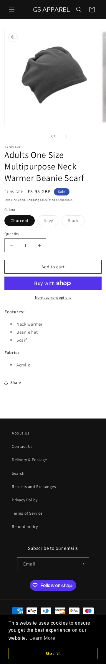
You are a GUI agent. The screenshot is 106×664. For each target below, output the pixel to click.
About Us (20, 433)
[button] (11, 9)
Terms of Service (27, 513)
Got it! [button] (53, 653)
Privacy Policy (24, 500)
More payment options (53, 297)
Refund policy (25, 526)
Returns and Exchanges (34, 486)
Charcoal (20, 220)
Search (18, 473)
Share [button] (15, 382)
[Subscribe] (82, 564)
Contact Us (22, 446)
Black (76, 222)
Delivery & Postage (29, 459)
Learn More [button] (42, 638)
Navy (51, 222)
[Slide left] (40, 136)
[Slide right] (65, 136)
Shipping (33, 200)
